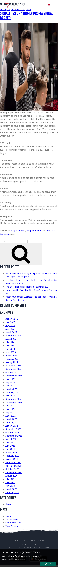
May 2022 (10, 412)
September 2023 (13, 375)
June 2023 (10, 379)
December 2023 (13, 365)
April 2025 (10, 328)
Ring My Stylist (18, 230)
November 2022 (13, 399)
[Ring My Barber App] (17, 5)
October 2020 (12, 469)
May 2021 (10, 449)
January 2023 (11, 395)
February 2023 (12, 392)
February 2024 (12, 358)
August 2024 (11, 338)
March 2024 (11, 355)
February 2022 (12, 422)
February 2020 (12, 492)
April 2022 (10, 415)
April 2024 (10, 352)
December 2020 (13, 462)
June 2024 (10, 345)
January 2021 (11, 459)
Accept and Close (48, 564)
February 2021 (12, 455)
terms (15, 541)
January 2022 (11, 425)
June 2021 (10, 445)
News (8, 504)
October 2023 (12, 372)
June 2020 (10, 482)
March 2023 (11, 389)
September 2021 (13, 435)
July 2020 (9, 479)
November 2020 (13, 465)
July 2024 (9, 342)
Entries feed (11, 519)
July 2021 (9, 442)
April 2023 (10, 385)
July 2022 (9, 405)
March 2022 (11, 419)
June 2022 (10, 409)
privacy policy (28, 541)
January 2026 (11, 318)
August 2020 (11, 475)
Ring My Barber (33, 230)
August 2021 (11, 439)
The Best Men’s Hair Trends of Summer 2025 (27, 286)
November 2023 (13, 368)
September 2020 (13, 472)
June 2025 (10, 322)
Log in (8, 516)
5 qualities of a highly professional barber (26, 16)
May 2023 (10, 382)
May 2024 (10, 348)
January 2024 (11, 362)
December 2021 (13, 429)
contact (41, 541)
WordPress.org (12, 526)
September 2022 (13, 402)
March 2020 (11, 489)
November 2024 (13, 335)
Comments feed (13, 522)
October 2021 (12, 432)
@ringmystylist (29, 544)
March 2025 (11, 332)
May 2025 (10, 325)
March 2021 (11, 452)
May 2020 (10, 485)
